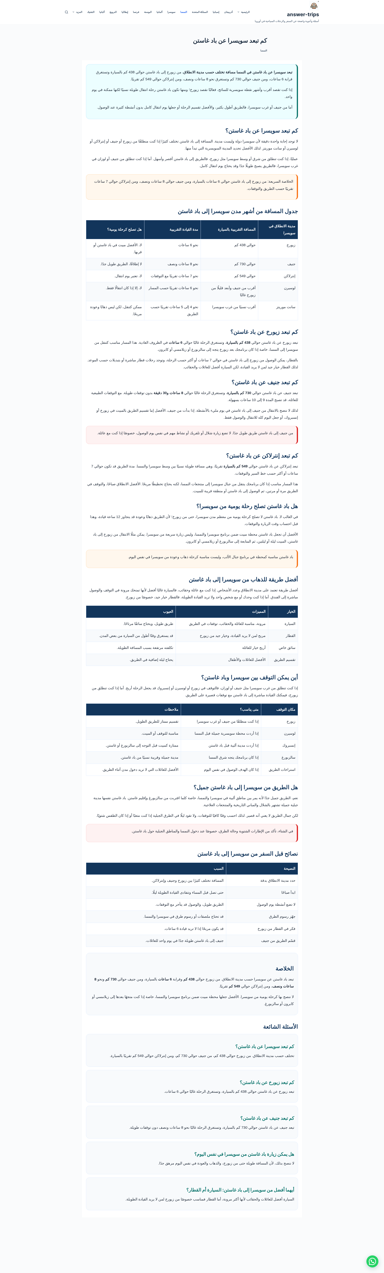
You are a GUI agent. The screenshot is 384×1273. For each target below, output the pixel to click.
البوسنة (148, 11)
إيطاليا (125, 11)
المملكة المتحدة (200, 11)
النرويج (113, 11)
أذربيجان (228, 11)
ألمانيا (159, 11)
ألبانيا (102, 11)
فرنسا (136, 11)
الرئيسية (245, 11)
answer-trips (303, 14)
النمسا (183, 11)
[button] (372, 1261)
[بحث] (66, 12)
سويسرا (171, 11)
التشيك (90, 11)
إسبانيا (216, 11)
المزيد (79, 11)
